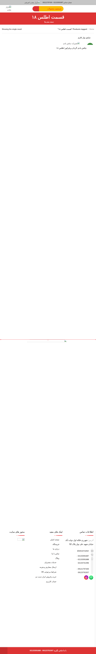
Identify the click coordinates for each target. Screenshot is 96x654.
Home (91, 29)
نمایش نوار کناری (84, 38)
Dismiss (4, 650)
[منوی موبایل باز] (92, 8)
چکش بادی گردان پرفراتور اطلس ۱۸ (71, 48)
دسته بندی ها (49, 22)
